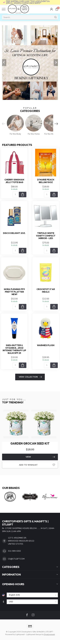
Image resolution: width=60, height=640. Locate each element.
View (28, 457)
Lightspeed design (33, 634)
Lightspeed (20, 634)
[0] (57, 9)
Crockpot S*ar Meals (46, 290)
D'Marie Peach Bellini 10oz (45, 180)
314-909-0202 (14, 551)
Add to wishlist (28, 465)
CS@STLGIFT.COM (16, 559)
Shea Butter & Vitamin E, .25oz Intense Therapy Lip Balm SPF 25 (14, 349)
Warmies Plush (45, 345)
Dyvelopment (49, 634)
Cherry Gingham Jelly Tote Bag (14, 180)
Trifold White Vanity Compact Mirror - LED (45, 236)
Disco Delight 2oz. (14, 233)
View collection (28, 377)
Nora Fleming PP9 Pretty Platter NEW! (14, 292)
